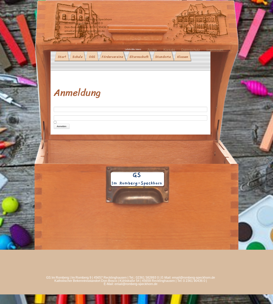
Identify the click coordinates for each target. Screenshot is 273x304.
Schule (77, 57)
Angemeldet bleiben (72, 122)
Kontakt (169, 50)
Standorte (163, 57)
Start (62, 57)
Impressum (214, 50)
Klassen (182, 57)
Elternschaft (139, 57)
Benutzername (64, 105)
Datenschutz (190, 50)
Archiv (152, 50)
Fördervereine (112, 57)
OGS (92, 57)
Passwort (60, 113)
